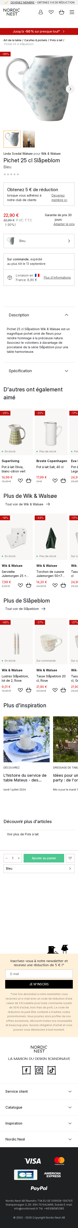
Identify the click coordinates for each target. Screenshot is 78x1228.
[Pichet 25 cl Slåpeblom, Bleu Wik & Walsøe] (39, 88)
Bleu (9, 868)
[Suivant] (70, 89)
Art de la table (12, 40)
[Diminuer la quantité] (6, 858)
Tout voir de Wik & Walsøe (24, 504)
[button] (11, 174)
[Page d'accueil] (11, 12)
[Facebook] (26, 1070)
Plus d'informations (57, 277)
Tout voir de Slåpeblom (22, 609)
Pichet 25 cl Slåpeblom (19, 44)
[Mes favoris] (51, 12)
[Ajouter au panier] (28, 480)
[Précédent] (7, 89)
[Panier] (61, 12)
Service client (16, 1091)
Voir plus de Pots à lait (23, 834)
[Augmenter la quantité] (19, 858)
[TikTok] (51, 1070)
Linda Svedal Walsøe (18, 153)
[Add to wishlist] (20, 480)
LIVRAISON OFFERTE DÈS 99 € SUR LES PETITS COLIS (42, 2)
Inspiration (13, 1123)
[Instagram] (39, 1070)
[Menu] (72, 12)
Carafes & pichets (35, 40)
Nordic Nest (15, 1139)
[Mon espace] (41, 12)
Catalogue (13, 1107)
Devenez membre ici (59, 198)
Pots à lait (56, 40)
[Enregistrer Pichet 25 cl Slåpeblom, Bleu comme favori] (70, 858)
